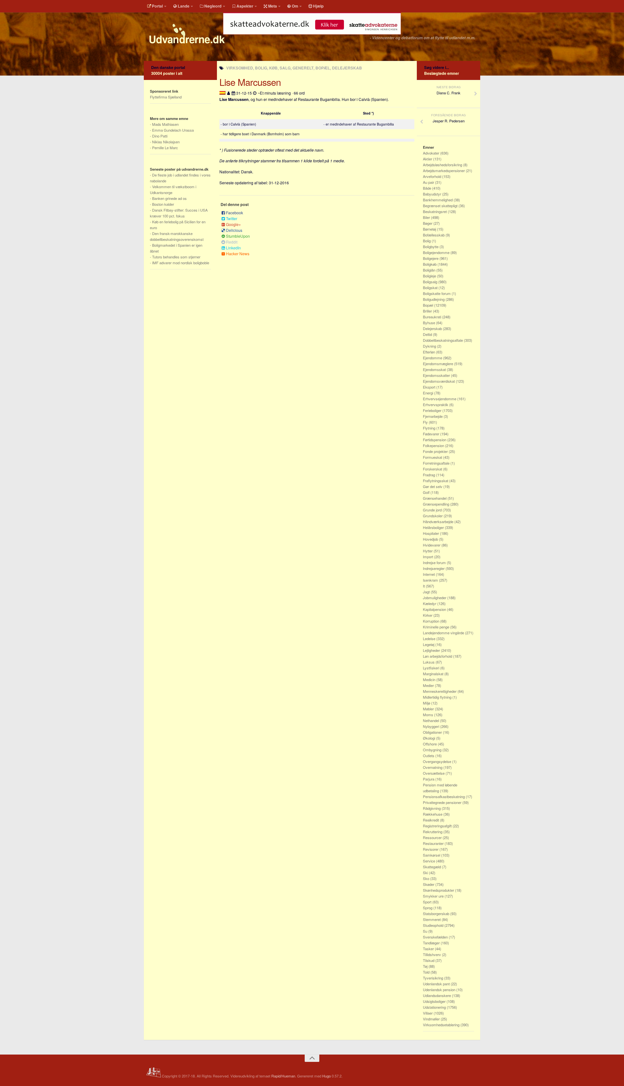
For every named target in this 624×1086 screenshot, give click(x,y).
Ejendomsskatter (437, 375)
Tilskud (429, 960)
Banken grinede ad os (169, 198)
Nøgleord (213, 6)
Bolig (427, 240)
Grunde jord (433, 509)
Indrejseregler (434, 568)
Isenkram (431, 580)
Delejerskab (433, 328)
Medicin (429, 679)
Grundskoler (433, 515)
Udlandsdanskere (437, 995)
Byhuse (429, 322)
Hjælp (318, 6)
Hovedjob (431, 539)
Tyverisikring (433, 977)
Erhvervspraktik (436, 404)
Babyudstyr (432, 193)
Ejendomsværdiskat (439, 381)
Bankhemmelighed (438, 199)
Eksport (429, 387)
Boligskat (431, 287)
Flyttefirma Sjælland (166, 96)
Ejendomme (433, 357)
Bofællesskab (434, 234)
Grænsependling (436, 504)
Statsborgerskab (436, 913)
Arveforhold (432, 176)
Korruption (431, 621)
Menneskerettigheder (440, 691)
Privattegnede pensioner (442, 802)
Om (295, 6)
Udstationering (435, 1007)
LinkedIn (233, 248)
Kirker (428, 615)
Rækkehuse (433, 814)
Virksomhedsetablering (441, 1024)
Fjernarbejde (433, 416)
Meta (272, 6)
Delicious (234, 230)
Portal (157, 6)
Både (427, 188)
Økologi (429, 738)
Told (426, 972)
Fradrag (429, 474)
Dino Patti (159, 135)
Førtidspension (435, 439)
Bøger (428, 223)
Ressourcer (433, 837)
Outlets (429, 755)
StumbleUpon (238, 236)
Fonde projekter (436, 451)
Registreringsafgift (438, 825)
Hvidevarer (432, 545)
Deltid (428, 334)
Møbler (429, 708)
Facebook (234, 212)
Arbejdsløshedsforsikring (443, 164)
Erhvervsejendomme (440, 398)
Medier (429, 685)
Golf (426, 492)
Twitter (231, 218)
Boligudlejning (434, 299)
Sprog (428, 907)
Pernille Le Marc (165, 147)
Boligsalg (430, 281)
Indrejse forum (435, 562)
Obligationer (433, 732)
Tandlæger (432, 942)
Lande (183, 6)
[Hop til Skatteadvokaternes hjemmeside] (312, 37)
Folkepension (434, 445)
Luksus (429, 662)
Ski (426, 872)
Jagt (427, 591)
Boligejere (431, 258)
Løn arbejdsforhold (438, 656)
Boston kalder (163, 204)
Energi (428, 392)
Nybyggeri (431, 726)
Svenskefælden (436, 936)
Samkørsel (432, 855)
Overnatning (433, 767)
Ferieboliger (432, 410)
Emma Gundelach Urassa (173, 130)
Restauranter (434, 843)
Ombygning (432, 749)
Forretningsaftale (436, 463)
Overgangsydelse (437, 761)
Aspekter (244, 6)
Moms (428, 714)
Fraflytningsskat (436, 480)
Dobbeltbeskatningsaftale (443, 340)
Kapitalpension (435, 609)
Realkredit (431, 819)
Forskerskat (433, 468)
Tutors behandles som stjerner (176, 256)
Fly (426, 422)
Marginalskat (433, 673)
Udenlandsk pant (437, 983)
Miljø (427, 702)
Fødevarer (431, 433)
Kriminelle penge (436, 626)
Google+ (233, 224)
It (424, 585)
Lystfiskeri (431, 667)
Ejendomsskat (435, 369)
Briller (428, 310)
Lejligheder (432, 650)
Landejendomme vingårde (444, 632)
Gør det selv (433, 486)
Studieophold (433, 925)
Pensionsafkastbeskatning (444, 796)
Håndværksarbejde (438, 521)
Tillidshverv (432, 954)
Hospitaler (431, 533)
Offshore (430, 743)
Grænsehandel (435, 498)
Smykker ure (434, 896)
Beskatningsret (435, 211)
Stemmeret (432, 919)
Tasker (429, 948)
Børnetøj (430, 229)
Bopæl (428, 305)
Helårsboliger (434, 527)
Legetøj (429, 644)
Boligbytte (431, 246)
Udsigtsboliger (435, 1001)
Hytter (428, 550)
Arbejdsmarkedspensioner (444, 170)
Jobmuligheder (435, 597)
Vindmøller (432, 1018)
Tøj (426, 966)
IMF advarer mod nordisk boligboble (180, 262)
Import (428, 556)
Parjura (429, 779)
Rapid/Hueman (283, 1075)
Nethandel (431, 720)
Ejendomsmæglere (438, 363)
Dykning (430, 346)
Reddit (231, 242)
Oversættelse (434, 773)
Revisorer (431, 849)
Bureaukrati (432, 316)
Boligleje (430, 275)
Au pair (429, 182)
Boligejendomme (436, 252)
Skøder (429, 884)
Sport (427, 901)
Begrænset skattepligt (440, 205)
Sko (426, 878)
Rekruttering (433, 831)
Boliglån (429, 270)
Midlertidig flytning (437, 697)
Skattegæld (432, 866)
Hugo (326, 1075)
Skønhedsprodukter (439, 890)
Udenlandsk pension (439, 989)
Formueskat (433, 457)
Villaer (428, 1013)
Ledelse (429, 638)
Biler (427, 217)
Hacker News (237, 253)
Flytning (429, 427)
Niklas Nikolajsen (166, 141)
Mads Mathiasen (165, 124)
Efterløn (429, 351)
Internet (429, 574)
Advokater (431, 153)
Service (429, 860)
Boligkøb (430, 264)
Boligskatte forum (437, 293)
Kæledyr (430, 603)
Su (425, 931)
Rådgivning (432, 808)
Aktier (428, 158)
